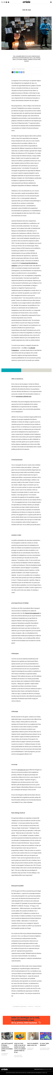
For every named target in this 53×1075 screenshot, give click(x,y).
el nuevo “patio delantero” (44, 1044)
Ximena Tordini (27, 59)
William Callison (44, 1049)
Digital (14, 69)
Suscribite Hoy (39, 1069)
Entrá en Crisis (47, 1069)
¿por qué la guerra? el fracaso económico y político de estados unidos (7, 1047)
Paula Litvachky (17, 59)
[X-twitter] (2, 2)
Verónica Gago (46, 1048)
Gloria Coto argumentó (32, 613)
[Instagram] (4, 2)
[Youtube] (8, 2)
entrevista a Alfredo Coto (23, 396)
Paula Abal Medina (34, 57)
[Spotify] (6, 2)
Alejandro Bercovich (21, 56)
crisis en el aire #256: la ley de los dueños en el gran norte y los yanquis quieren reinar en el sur (20, 1048)
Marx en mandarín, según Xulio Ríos (32, 1044)
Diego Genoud (32, 56)
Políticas (37, 1006)
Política (30, 1006)
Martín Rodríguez (23, 57)
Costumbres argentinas (19, 1006)
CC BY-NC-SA (44, 1072)
